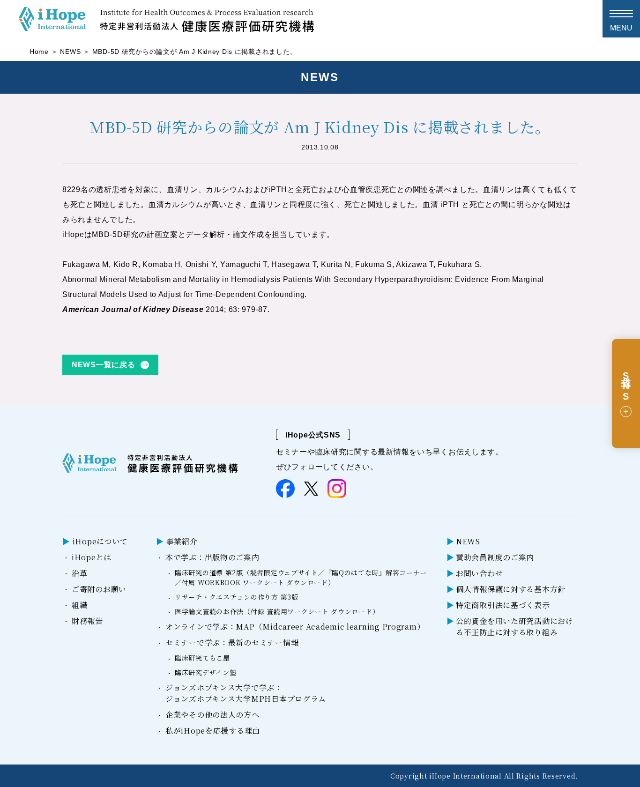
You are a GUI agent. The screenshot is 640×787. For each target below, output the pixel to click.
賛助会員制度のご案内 (495, 557)
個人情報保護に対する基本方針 (511, 589)
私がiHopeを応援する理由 (212, 730)
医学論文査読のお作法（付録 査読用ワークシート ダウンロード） (277, 611)
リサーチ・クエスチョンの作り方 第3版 (236, 596)
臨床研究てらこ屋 (202, 657)
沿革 (79, 573)
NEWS (70, 51)
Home (39, 51)
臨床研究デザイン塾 (205, 672)
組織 (79, 605)
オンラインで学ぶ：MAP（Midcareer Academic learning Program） (294, 626)
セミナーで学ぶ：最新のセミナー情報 (231, 642)
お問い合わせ (479, 573)
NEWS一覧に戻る (103, 365)
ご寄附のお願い (99, 589)
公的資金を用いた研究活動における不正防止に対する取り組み (514, 627)
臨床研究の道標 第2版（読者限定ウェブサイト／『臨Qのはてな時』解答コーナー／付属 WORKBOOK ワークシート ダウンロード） (301, 577)
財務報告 (87, 621)
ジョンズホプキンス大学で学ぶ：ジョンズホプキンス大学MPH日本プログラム (245, 693)
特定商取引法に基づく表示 (503, 605)
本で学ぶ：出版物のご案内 (212, 557)
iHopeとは (92, 557)
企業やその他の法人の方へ (212, 714)
